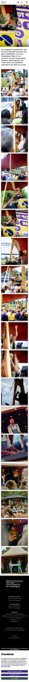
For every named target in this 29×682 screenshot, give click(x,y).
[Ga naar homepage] (3, 2)
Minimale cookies (14, 674)
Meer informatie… (6, 666)
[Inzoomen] (2, 95)
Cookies (14, 636)
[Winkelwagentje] (18, 2)
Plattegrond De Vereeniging (14, 628)
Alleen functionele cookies (14, 671)
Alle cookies (14, 678)
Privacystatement (14, 638)
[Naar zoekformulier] (21, 2)
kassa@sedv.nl (14, 621)
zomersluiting (18, 617)
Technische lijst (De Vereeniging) (15, 630)
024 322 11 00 (14, 619)
